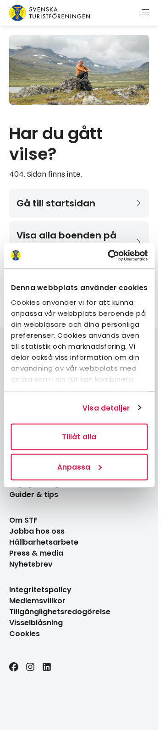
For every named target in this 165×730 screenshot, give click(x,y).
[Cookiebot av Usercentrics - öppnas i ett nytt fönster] (111, 255)
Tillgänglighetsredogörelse (59, 611)
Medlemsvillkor (37, 600)
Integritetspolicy (40, 589)
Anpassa (74, 466)
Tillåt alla (79, 437)
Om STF (23, 520)
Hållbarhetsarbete (43, 542)
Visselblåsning (36, 622)
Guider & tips (33, 494)
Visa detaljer (106, 407)
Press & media (36, 553)
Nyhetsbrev (31, 564)
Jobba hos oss (37, 531)
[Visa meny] (145, 12)
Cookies (24, 633)
